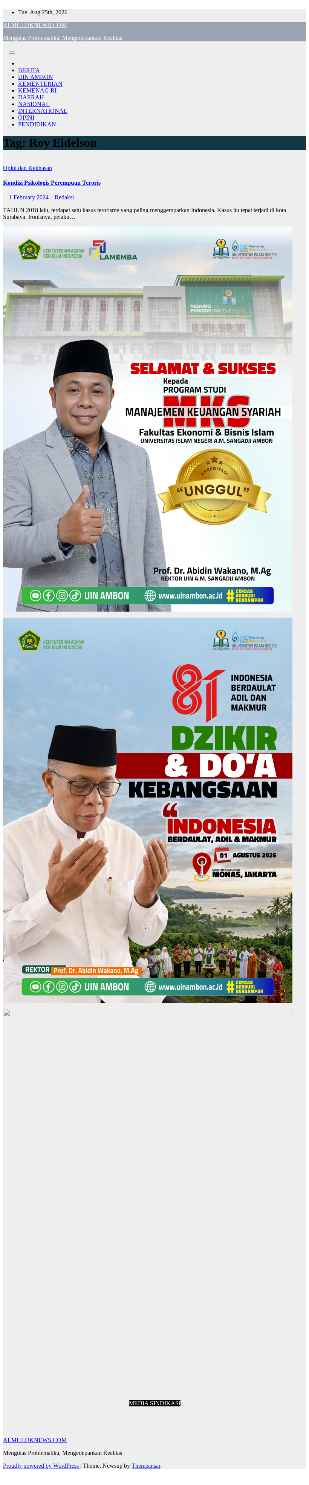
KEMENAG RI (37, 90)
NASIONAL (34, 104)
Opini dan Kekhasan (27, 168)
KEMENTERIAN (40, 83)
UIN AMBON (35, 77)
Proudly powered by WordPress (41, 1465)
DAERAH (31, 97)
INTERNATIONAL (42, 111)
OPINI (26, 117)
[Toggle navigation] (12, 53)
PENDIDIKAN (37, 124)
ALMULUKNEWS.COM (35, 25)
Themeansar (146, 1465)
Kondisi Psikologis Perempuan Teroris (52, 182)
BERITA (29, 70)
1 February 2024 (29, 197)
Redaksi (64, 197)
